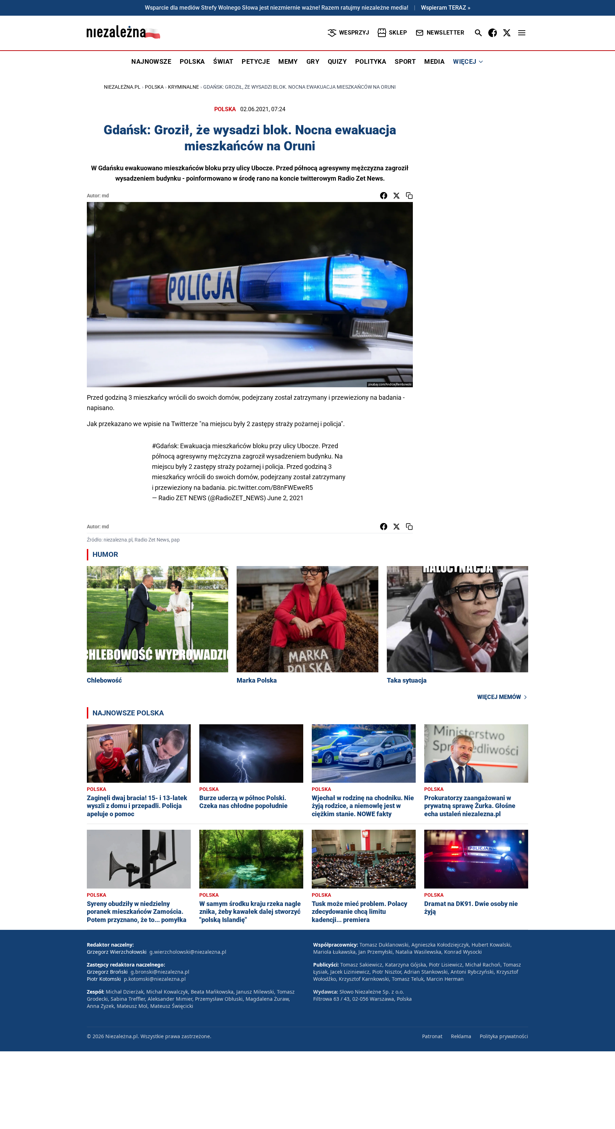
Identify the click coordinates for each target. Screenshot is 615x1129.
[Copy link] (409, 195)
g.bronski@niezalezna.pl (160, 971)
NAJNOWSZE (151, 61)
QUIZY (337, 61)
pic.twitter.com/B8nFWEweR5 (270, 487)
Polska (154, 87)
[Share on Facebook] (383, 195)
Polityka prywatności (504, 1036)
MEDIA (434, 61)
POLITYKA (370, 61)
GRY (312, 61)
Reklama (461, 1036)
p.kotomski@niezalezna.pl (155, 978)
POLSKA (192, 61)
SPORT (405, 61)
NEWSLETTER (445, 32)
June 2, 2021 (285, 498)
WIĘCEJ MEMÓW (499, 697)
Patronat (432, 1036)
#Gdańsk (164, 446)
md (105, 195)
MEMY (288, 61)
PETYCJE (256, 61)
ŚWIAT (223, 61)
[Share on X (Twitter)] (396, 195)
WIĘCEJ (464, 61)
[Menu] (521, 32)
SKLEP (398, 32)
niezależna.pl (122, 87)
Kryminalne (183, 87)
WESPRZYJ (354, 32)
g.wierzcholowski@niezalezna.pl (187, 951)
